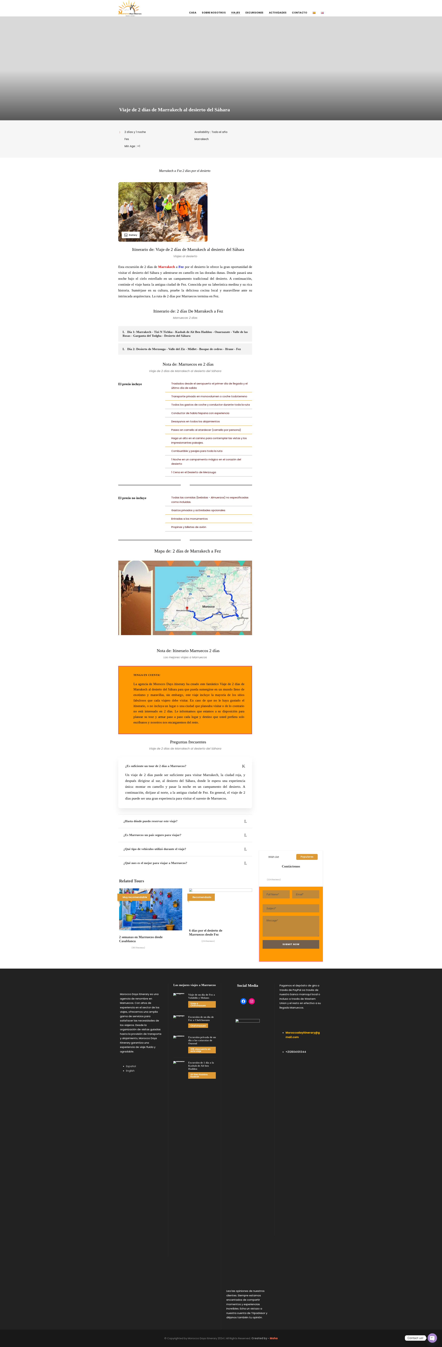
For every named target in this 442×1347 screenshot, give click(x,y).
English (130, 1070)
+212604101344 (296, 1052)
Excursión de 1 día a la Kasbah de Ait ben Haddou (201, 1065)
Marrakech (166, 267)
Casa (192, 12)
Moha (274, 1338)
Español (131, 1066)
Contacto (299, 12)
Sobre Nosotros (214, 12)
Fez (181, 267)
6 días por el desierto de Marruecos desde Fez (205, 932)
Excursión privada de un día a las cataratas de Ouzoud (202, 1040)
